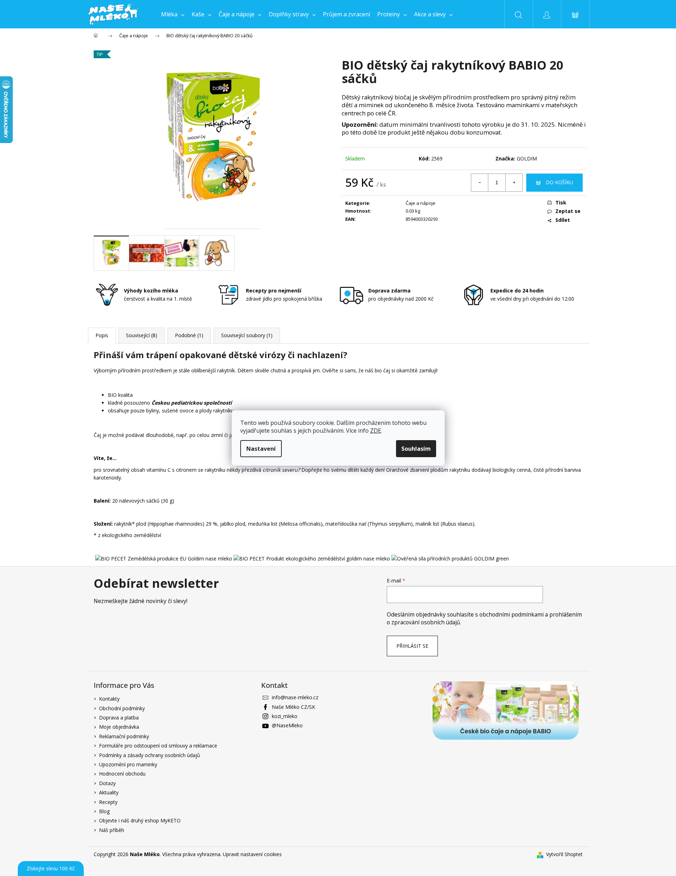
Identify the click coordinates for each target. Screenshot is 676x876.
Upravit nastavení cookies (252, 854)
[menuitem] (173, 14)
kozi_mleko (284, 716)
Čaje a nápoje (420, 203)
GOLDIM (527, 158)
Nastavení (261, 449)
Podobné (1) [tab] (189, 335)
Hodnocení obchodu (122, 773)
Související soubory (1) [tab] (247, 335)
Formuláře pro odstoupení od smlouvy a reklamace (158, 745)
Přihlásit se (412, 645)
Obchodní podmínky (122, 708)
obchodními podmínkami (512, 614)
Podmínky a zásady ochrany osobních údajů (149, 755)
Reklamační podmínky (124, 736)
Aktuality (109, 792)
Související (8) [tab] (141, 335)
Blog (104, 811)
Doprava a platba (119, 717)
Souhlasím (416, 449)
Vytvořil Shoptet (564, 854)
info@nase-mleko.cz (295, 697)
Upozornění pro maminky (128, 764)
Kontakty (109, 698)
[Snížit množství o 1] (479, 182)
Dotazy (107, 783)
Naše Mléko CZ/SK (293, 706)
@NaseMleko (287, 725)
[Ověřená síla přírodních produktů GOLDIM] (450, 558)
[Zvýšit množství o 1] (513, 182)
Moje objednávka (119, 726)
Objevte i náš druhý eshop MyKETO (140, 820)
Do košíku (559, 182)
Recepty (108, 802)
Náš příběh (111, 830)
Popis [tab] (101, 335)
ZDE (375, 430)
